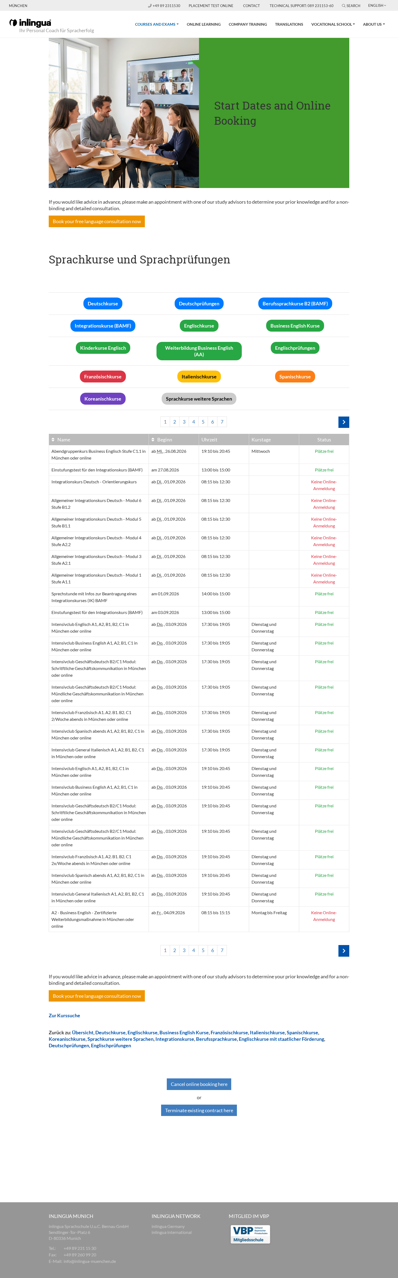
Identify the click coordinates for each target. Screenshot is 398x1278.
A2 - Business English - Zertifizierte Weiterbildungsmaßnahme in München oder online (92, 919)
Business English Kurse (184, 1032)
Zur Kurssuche (64, 1015)
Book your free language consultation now (97, 221)
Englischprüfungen (111, 1045)
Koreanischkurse (67, 1039)
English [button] (375, 5)
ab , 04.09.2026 (168, 912)
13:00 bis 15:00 (215, 469)
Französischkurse (229, 1032)
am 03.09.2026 (165, 612)
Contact (251, 6)
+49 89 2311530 (167, 6)
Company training (248, 24)
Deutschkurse (110, 1032)
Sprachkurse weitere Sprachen (120, 1039)
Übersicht (82, 1032)
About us (372, 24)
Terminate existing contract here (199, 1110)
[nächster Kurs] (343, 422)
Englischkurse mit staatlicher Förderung (281, 1039)
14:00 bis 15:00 (215, 593)
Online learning (204, 24)
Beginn (164, 439)
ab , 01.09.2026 (168, 481)
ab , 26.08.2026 (168, 451)
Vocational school (331, 24)
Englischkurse (143, 1032)
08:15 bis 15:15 (215, 912)
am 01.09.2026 (165, 593)
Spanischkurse (302, 1032)
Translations (289, 24)
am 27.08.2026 (165, 469)
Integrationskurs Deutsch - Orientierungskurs (94, 481)
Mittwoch (261, 451)
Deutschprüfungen (69, 1045)
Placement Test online (211, 6)
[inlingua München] (30, 23)
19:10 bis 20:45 (215, 451)
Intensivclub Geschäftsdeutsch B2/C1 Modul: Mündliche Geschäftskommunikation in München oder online (97, 693)
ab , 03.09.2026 (169, 624)
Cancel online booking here (199, 1084)
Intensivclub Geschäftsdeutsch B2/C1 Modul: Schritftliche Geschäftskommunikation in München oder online (98, 668)
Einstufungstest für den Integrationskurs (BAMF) (97, 469)
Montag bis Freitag (269, 912)
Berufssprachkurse (216, 1039)
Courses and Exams (159, 24)
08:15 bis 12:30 (215, 481)
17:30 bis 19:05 (215, 624)
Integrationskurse (174, 1039)
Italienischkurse (267, 1032)
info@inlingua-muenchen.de (90, 1261)
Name (63, 439)
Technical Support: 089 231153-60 (302, 6)
